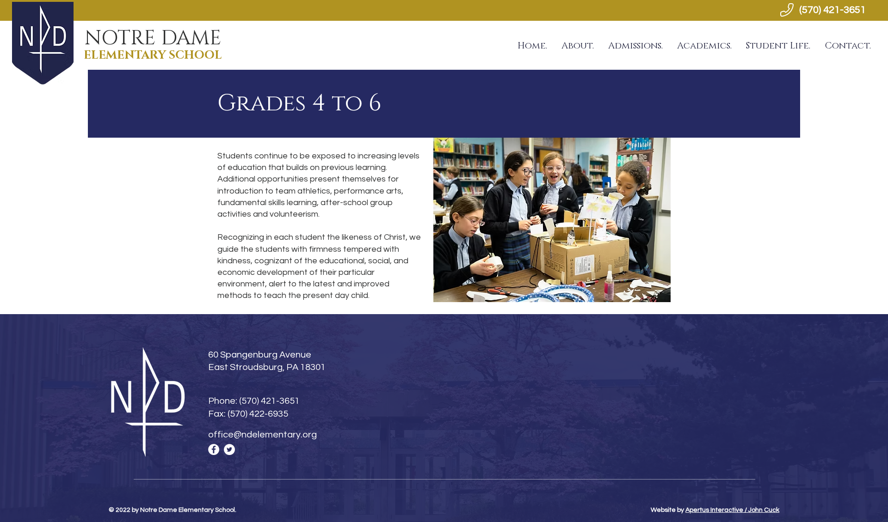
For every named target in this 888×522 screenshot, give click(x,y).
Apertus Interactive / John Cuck (732, 510)
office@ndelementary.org (262, 434)
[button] (577, 45)
